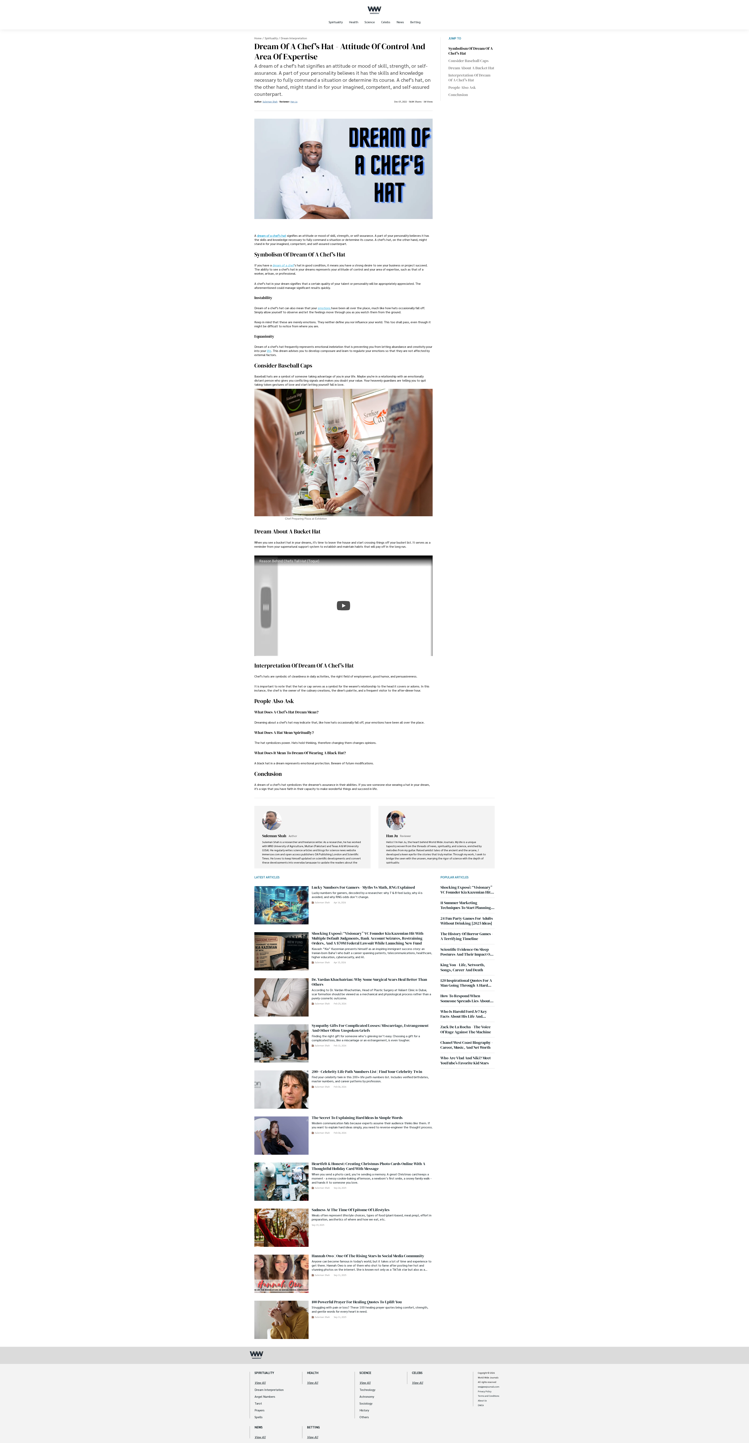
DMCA (481, 1405)
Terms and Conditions (488, 1396)
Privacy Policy (484, 1391)
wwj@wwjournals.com (488, 1387)
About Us (482, 1400)
